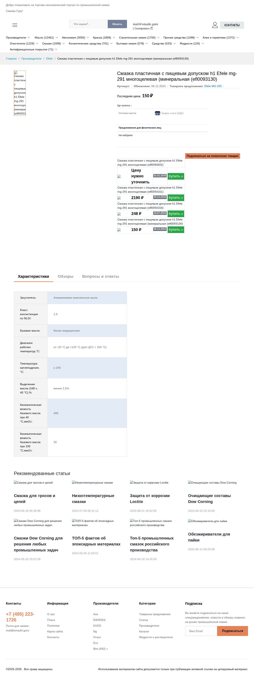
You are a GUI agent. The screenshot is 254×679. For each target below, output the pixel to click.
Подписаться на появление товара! (213, 156)
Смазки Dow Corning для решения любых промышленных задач (38, 544)
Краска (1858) (102, 37)
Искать (117, 24)
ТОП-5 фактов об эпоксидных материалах (96, 541)
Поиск (51, 619)
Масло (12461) (44, 37)
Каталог (144, 631)
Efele (49, 58)
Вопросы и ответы (100, 276)
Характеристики (33, 276)
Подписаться (232, 631)
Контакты (232, 25)
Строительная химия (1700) (137, 37)
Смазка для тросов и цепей (34, 498)
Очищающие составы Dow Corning (209, 498)
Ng (95, 631)
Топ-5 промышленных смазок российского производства (152, 544)
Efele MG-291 (213, 86)
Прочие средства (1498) (179, 37)
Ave (95, 614)
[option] (20, 93)
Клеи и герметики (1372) (219, 37)
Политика (53, 625)
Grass (97, 637)
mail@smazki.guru (145, 24)
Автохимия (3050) (73, 37)
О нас (51, 614)
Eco (95, 642)
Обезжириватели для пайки (209, 537)
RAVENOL (99, 619)
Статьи (143, 619)
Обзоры (65, 276)
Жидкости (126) (190, 43)
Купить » (176, 176)
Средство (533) (162, 43)
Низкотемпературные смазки (93, 498)
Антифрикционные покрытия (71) (31, 49)
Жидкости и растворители (156, 637)
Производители (16, 37)
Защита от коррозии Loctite (150, 498)
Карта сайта (55, 631)
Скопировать (143, 28)
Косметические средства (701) (89, 43)
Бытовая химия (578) (130, 43)
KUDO (97, 625)
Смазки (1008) (51, 43)
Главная (11, 58)
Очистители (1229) (22, 43)
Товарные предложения (154, 614)
